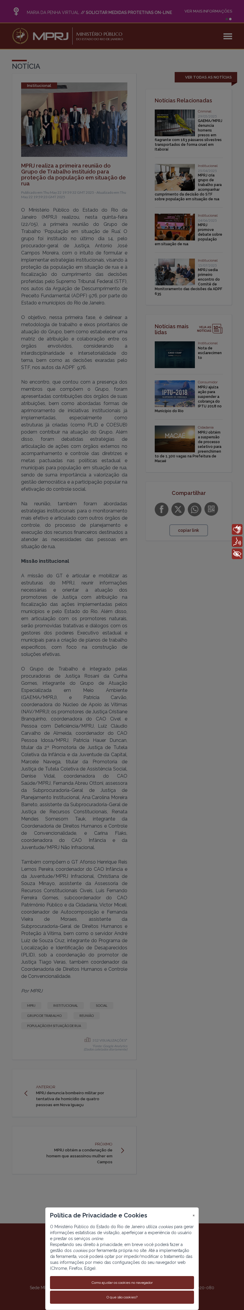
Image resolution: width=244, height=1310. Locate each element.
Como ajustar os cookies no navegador (122, 1283)
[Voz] (237, 541)
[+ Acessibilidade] (237, 553)
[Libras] (237, 529)
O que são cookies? (122, 1297)
